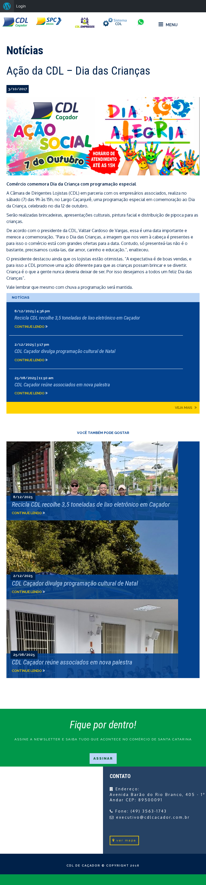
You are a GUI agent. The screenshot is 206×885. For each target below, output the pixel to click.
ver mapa (126, 840)
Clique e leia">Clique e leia (103, 480)
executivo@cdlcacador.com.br (153, 817)
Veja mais (184, 408)
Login (21, 6)
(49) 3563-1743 (149, 811)
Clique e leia (103, 318)
